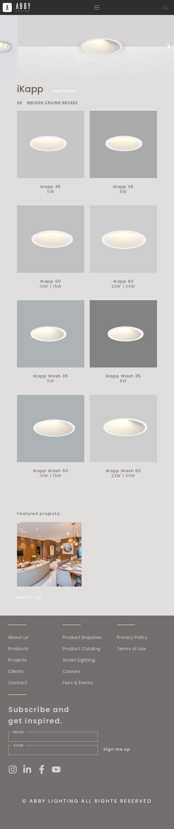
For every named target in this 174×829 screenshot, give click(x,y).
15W (57, 286)
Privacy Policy (132, 637)
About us (18, 637)
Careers (71, 671)
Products (18, 649)
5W (50, 191)
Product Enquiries (82, 637)
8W (123, 191)
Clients (16, 671)
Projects (17, 660)
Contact (17, 683)
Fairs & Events (78, 683)
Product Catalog (81, 649)
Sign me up (116, 749)
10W (44, 286)
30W (130, 286)
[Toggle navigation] (97, 7)
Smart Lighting (79, 660)
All (19, 102)
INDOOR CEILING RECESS (52, 102)
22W (116, 286)
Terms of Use (131, 649)
